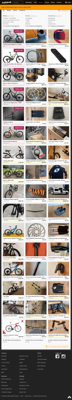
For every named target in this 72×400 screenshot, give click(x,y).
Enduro (3, 366)
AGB (22, 396)
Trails (20, 372)
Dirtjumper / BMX (8, 22)
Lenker (27, 22)
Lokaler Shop (23, 366)
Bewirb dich (22, 392)
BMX (2, 372)
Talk (35, 2)
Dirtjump (3, 359)
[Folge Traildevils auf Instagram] (63, 358)
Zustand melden (42, 359)
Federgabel (28, 18)
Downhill (3, 356)
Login (69, 2)
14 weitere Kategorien (11, 26)
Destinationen (23, 369)
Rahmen (27, 24)
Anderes (22, 10)
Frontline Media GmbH (12, 396)
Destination (4, 385)
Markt (41, 2)
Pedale (27, 20)
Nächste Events (23, 356)
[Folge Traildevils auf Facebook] (57, 358)
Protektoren (51, 20)
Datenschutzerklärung (40, 396)
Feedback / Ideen (24, 385)
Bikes (53, 2)
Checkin (39, 356)
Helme (50, 22)
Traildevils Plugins (6, 392)
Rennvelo (5, 24)
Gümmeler (4, 369)
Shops (47, 2)
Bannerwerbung (6, 379)
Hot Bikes (22, 359)
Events (59, 2)
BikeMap (28, 2)
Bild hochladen (41, 362)
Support (21, 379)
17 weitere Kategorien (57, 26)
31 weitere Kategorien (34, 26)
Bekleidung (51, 18)
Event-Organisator (6, 389)
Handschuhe (52, 24)
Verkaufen (64, 10)
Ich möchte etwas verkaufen (58, 346)
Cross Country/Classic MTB (11, 20)
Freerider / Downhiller (9, 18)
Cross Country (5, 362)
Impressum (28, 396)
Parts (15, 10)
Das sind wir (22, 389)
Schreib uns (22, 382)
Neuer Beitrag (41, 366)
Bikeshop (4, 382)
